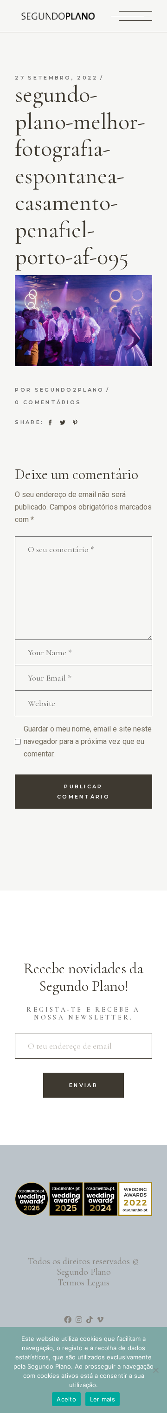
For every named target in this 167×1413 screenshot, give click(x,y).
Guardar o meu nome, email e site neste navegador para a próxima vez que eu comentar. (88, 741)
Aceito (66, 1399)
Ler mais (102, 1399)
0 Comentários (48, 402)
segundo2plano (69, 390)
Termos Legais (83, 1282)
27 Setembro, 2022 (56, 77)
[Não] (155, 1370)
